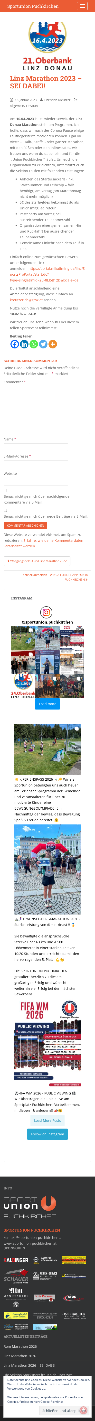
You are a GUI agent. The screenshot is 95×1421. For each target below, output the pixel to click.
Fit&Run (32, 105)
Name (10, 439)
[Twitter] (43, 344)
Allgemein (17, 105)
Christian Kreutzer (57, 100)
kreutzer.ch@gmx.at (26, 300)
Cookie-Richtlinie (51, 1402)
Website (10, 473)
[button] (23, 638)
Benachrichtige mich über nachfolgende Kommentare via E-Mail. (36, 499)
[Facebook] (14, 344)
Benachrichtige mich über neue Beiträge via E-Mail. (46, 516)
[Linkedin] (24, 344)
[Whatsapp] (33, 344)
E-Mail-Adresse (17, 456)
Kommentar (15, 382)
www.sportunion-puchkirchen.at (30, 1243)
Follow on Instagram (47, 1134)
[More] (52, 344)
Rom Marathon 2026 (20, 1346)
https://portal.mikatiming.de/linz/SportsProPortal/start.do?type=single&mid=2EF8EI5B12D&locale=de (47, 274)
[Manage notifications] (83, 1410)
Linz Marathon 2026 (20, 1356)
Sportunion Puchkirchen (33, 6)
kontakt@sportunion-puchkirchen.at (33, 1237)
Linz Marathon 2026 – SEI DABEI (29, 1365)
